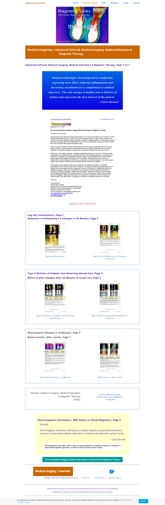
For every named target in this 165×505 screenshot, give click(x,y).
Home (75, 3)
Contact (136, 3)
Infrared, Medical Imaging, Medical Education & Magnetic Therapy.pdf (110, 397)
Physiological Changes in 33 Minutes (55, 377)
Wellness (115, 3)
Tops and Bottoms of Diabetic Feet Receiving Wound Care (55, 316)
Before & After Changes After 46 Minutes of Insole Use (110, 316)
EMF (104, 3)
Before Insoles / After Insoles (110, 377)
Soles (125, 3)
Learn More (124, 500)
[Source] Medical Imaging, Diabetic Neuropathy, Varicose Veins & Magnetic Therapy (82, 459)
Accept (143, 501)
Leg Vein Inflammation (55, 256)
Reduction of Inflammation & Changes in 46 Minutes (110, 257)
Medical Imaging (90, 3)
